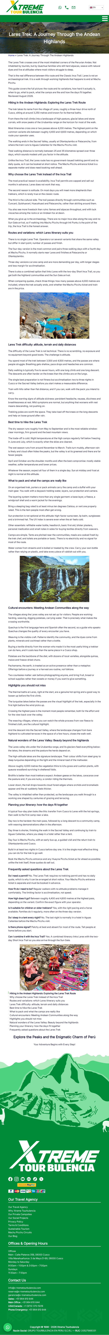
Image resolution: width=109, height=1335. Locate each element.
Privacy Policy (15, 1221)
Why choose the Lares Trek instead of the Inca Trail (36, 997)
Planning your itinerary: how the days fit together (35, 1026)
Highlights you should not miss (25, 1018)
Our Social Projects (18, 1217)
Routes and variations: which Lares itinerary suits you (37, 1000)
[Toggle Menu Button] (54, 18)
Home (11, 55)
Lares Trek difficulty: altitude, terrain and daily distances (39, 1004)
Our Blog (12, 1236)
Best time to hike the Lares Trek (26, 1007)
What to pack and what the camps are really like (35, 1011)
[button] (96, 7)
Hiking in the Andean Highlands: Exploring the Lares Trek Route (43, 993)
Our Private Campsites (20, 1214)
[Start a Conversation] (7, 1327)
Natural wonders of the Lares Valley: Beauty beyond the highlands (44, 1022)
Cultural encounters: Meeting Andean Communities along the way (44, 1015)
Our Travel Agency (18, 1207)
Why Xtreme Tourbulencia (21, 1210)
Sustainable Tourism (18, 1228)
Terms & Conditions (18, 1225)
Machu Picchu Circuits (20, 1232)
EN (94, 7)
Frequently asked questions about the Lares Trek (35, 1029)
